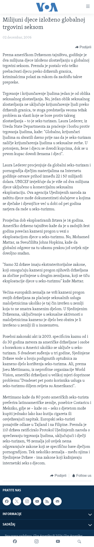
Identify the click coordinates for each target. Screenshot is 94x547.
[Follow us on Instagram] (27, 501)
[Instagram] (36, 541)
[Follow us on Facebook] (7, 501)
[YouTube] (58, 541)
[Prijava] (57, 501)
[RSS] (47, 501)
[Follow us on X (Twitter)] (17, 501)
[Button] (83, 47)
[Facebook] (15, 541)
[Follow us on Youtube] (37, 501)
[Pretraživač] (79, 541)
